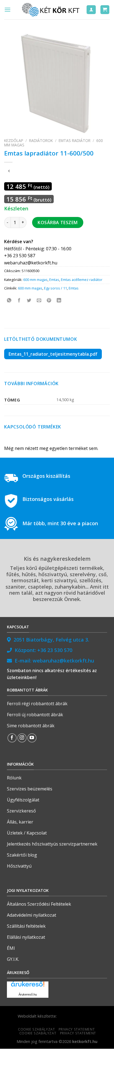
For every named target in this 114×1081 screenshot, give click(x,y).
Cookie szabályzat (36, 1029)
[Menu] (7, 9)
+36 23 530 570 (54, 650)
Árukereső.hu (28, 994)
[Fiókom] (91, 9)
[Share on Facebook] (19, 300)
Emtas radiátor (74, 140)
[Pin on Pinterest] (49, 300)
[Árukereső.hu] (27, 986)
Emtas (54, 279)
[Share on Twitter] (29, 300)
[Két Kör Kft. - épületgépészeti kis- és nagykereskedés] (51, 9)
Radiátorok (41, 140)
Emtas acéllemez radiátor (81, 279)
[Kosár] (105, 9)
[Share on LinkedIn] (59, 300)
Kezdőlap (13, 140)
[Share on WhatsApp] (9, 300)
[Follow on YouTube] (32, 737)
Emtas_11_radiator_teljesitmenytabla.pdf (53, 354)
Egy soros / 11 (55, 288)
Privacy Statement (77, 1029)
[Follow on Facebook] (12, 737)
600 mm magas (35, 279)
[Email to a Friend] (39, 300)
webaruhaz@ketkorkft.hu (63, 660)
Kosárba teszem (58, 222)
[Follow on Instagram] (22, 737)
